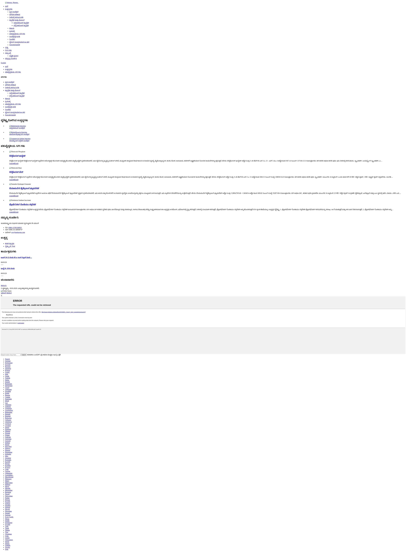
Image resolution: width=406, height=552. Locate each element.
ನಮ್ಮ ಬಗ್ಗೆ (8, 53)
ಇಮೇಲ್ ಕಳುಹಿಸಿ (6, 293)
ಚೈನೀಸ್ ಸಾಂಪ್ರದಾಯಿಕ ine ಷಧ (19, 42)
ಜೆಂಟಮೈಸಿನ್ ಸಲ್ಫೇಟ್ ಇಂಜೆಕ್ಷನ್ (19, 141)
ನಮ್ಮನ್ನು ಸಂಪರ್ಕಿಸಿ (11, 58)
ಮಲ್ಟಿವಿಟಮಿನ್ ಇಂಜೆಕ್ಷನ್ (17, 128)
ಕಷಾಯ (11, 28)
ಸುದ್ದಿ (6, 47)
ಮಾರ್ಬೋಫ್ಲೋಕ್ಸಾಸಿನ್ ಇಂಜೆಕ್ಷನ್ (19, 134)
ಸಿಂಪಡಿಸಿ (12, 39)
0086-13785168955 (15, 228)
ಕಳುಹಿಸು (4, 285)
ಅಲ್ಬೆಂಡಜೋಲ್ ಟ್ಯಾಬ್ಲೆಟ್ (21, 23)
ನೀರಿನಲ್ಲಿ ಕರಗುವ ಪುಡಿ (16, 17)
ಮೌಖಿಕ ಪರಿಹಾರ (14, 14)
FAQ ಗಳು (8, 50)
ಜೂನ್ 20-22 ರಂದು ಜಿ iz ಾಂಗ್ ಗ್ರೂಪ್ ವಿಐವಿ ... (16, 257)
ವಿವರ (16, 163)
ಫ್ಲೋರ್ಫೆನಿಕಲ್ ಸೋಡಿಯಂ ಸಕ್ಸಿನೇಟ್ (22, 204)
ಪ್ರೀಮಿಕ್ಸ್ (12, 31)
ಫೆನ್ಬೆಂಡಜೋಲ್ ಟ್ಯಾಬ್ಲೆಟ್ (21, 25)
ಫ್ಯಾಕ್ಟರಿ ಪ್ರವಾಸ (13, 56)
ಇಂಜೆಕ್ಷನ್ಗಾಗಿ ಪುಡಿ (14, 36)
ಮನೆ (6, 6)
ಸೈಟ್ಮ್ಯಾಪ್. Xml (10, 246)
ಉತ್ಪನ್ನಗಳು (8, 9)
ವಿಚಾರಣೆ (12, 163)
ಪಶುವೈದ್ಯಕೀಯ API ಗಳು (17, 34)
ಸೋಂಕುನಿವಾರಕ (14, 45)
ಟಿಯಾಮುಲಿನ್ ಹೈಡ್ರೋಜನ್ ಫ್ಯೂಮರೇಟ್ (24, 188)
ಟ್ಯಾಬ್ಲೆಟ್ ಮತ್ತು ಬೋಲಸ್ (17, 20)
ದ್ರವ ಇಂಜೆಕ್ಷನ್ (14, 12)
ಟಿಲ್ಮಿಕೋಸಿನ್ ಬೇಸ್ (16, 172)
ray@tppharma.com (18, 232)
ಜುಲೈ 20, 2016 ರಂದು (8, 268)
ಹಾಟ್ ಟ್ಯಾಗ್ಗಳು (9, 243)
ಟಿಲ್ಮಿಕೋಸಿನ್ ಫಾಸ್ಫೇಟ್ (17, 156)
